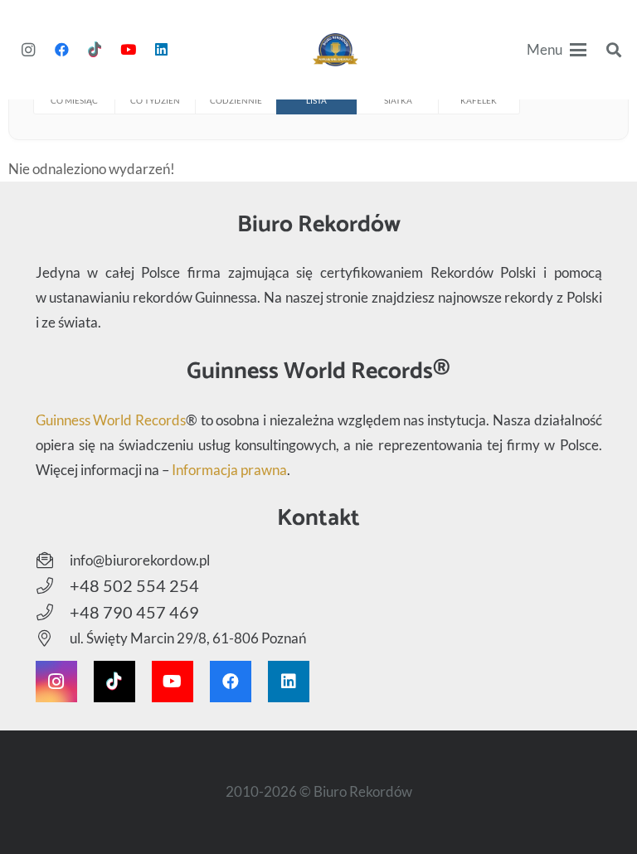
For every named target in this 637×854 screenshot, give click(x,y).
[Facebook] (61, 50)
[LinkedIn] (161, 50)
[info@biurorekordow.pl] (53, 560)
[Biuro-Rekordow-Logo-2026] (335, 49)
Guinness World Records (111, 420)
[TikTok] (94, 50)
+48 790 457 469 (134, 612)
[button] (557, 49)
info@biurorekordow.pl (140, 560)
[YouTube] (128, 50)
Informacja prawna (229, 469)
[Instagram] (28, 50)
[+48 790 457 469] (53, 612)
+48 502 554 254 (134, 585)
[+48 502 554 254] (53, 586)
